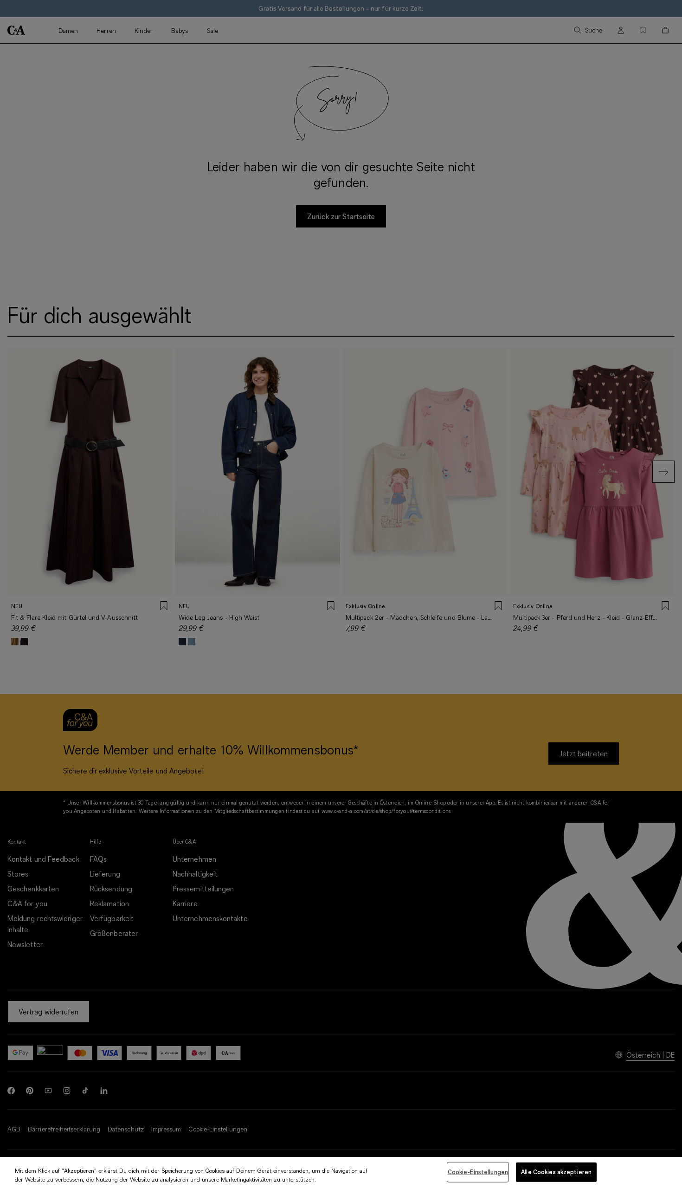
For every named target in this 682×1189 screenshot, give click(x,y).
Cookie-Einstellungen (478, 1172)
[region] (341, 1173)
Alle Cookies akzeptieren (556, 1172)
